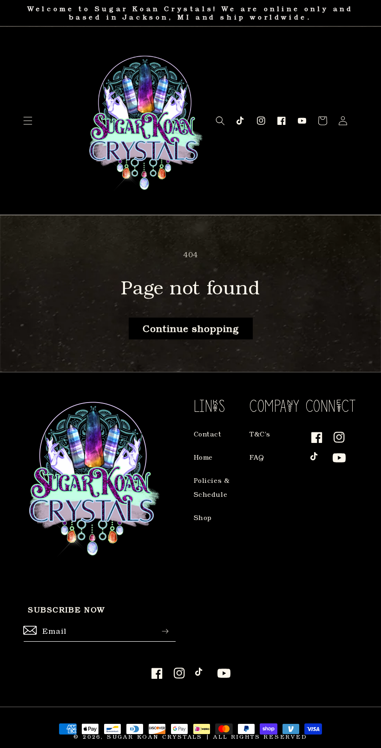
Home (203, 457)
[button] (28, 121)
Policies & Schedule (212, 487)
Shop (203, 517)
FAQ (257, 457)
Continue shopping (191, 328)
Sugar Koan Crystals (155, 736)
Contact (208, 433)
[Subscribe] (165, 631)
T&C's (260, 433)
